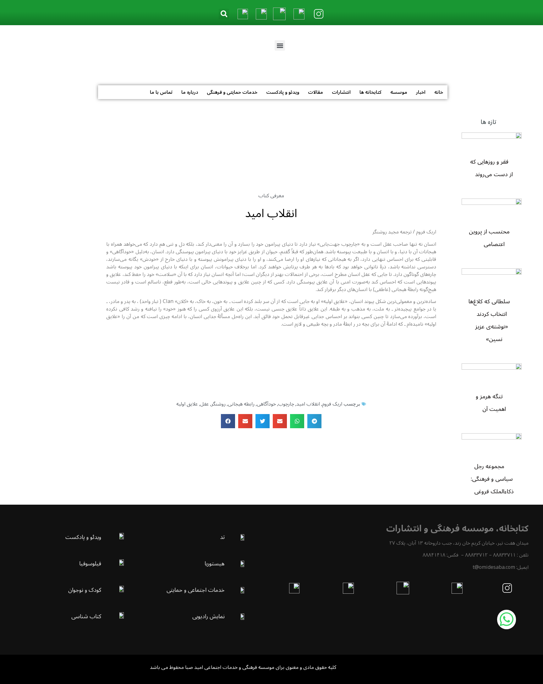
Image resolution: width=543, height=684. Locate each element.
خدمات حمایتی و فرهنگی (232, 92)
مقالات (315, 92)
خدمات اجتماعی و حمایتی (196, 590)
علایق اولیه (187, 404)
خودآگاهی (266, 404)
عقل (204, 404)
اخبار (420, 92)
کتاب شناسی (86, 616)
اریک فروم (332, 404)
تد (222, 537)
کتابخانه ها (370, 92)
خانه (438, 92)
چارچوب (286, 404)
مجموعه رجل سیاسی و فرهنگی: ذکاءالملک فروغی (492, 478)
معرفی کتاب (271, 195)
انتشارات (341, 92)
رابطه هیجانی (241, 404)
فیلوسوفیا (90, 563)
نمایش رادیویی (208, 616)
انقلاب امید (308, 404)
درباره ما (189, 92)
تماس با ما (161, 92)
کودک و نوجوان (84, 590)
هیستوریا (215, 563)
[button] (224, 14)
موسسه (398, 92)
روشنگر (218, 404)
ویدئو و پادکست (282, 92)
